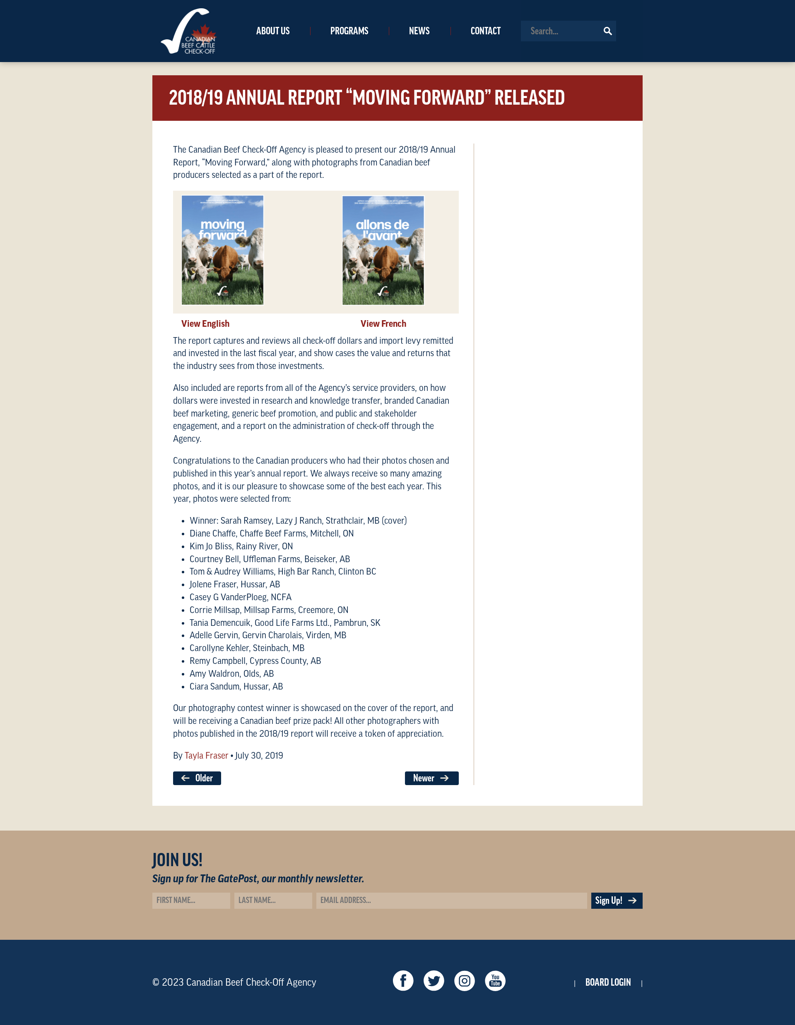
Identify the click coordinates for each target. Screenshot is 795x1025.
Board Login (608, 982)
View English (205, 323)
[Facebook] (403, 982)
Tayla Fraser (207, 755)
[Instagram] (464, 982)
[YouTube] (495, 982)
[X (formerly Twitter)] (433, 982)
